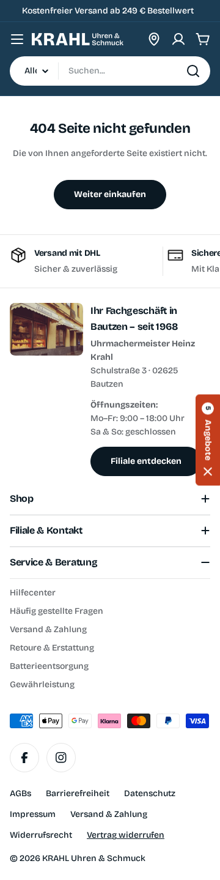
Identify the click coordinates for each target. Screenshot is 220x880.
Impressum (33, 814)
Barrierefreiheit (77, 793)
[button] (208, 440)
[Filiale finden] (154, 39)
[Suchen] (193, 71)
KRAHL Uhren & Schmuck (93, 858)
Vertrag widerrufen (125, 835)
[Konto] (178, 39)
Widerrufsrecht (41, 835)
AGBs (20, 793)
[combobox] (110, 71)
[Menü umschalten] (17, 39)
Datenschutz (149, 793)
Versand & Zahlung (108, 814)
